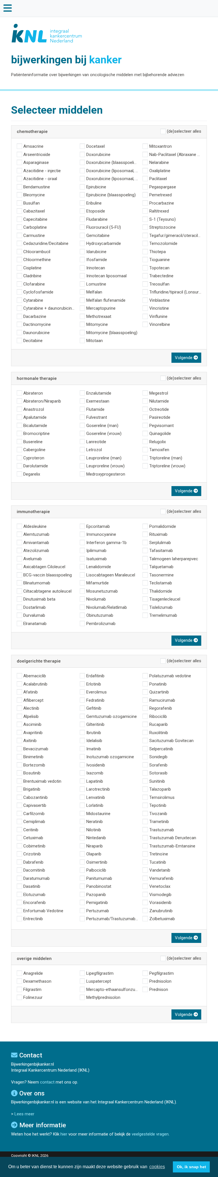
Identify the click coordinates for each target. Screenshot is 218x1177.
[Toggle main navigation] (8, 8)
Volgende (184, 357)
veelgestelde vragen (150, 1134)
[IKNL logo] (47, 33)
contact (47, 1082)
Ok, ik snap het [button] (191, 1166)
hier (63, 1134)
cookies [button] (157, 1166)
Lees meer (24, 1113)
